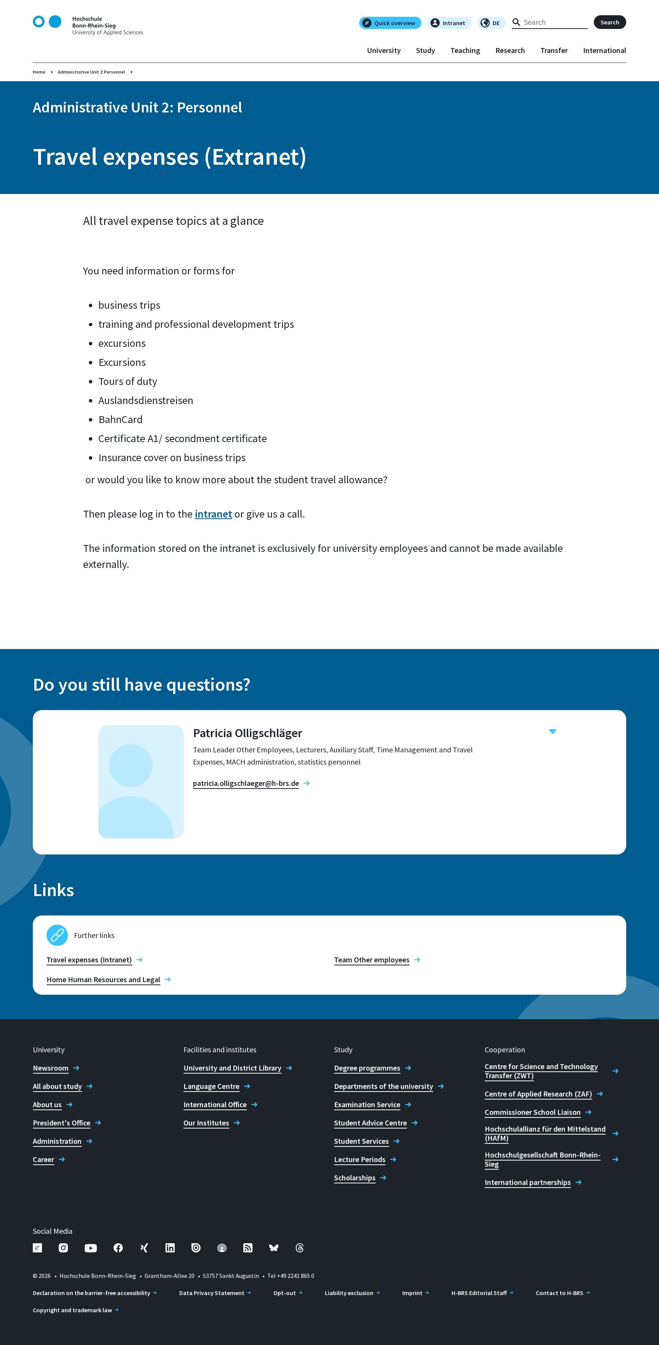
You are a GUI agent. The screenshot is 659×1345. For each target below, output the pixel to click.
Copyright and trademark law (72, 1310)
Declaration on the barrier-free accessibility (91, 1293)
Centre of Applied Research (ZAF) (538, 1093)
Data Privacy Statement (211, 1293)
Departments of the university (383, 1086)
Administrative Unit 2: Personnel (91, 72)
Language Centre (211, 1086)
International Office (215, 1104)
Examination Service (367, 1104)
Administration (57, 1141)
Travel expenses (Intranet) (89, 959)
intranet (213, 514)
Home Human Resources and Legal (103, 979)
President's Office (61, 1122)
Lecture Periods (360, 1159)
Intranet (454, 23)
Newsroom (51, 1067)
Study (425, 50)
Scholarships (355, 1177)
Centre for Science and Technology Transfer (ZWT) (541, 1071)
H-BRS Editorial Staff (479, 1293)
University (384, 50)
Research (510, 50)
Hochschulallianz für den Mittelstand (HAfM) (545, 1133)
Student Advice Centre (370, 1122)
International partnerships (528, 1182)
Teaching (465, 50)
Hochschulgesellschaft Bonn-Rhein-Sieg (543, 1159)
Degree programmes (367, 1067)
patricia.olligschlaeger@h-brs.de (246, 783)
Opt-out (284, 1293)
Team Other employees (372, 959)
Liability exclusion (349, 1293)
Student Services (361, 1141)
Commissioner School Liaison (533, 1112)
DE (496, 23)
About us (47, 1104)
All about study (57, 1086)
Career (43, 1159)
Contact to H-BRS (559, 1293)
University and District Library (232, 1067)
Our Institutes (206, 1122)
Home (39, 72)
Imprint (412, 1293)
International (604, 50)
